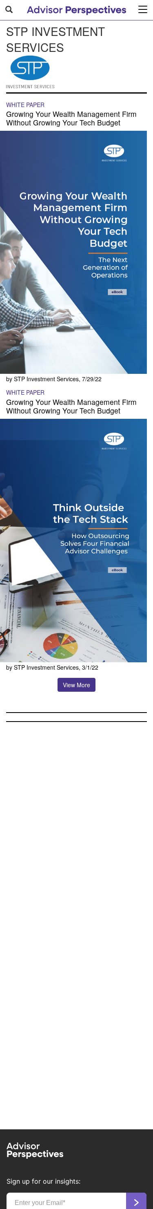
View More (76, 685)
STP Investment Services (46, 379)
